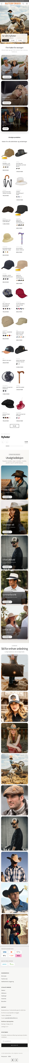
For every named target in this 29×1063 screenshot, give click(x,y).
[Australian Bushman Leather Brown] (19, 168)
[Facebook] (12, 1060)
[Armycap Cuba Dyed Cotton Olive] (19, 337)
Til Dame (12, 40)
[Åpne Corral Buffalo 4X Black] (14, 887)
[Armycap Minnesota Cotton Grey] (21, 225)
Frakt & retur (4, 979)
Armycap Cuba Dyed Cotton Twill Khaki (20, 333)
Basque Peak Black (6, 415)
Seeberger (3, 996)
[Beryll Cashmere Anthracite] (3, 335)
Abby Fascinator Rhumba (20, 415)
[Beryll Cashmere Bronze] (7, 335)
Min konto (3, 976)
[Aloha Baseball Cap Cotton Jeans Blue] (21, 309)
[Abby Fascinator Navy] (17, 418)
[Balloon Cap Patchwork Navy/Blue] (9, 309)
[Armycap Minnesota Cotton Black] (19, 225)
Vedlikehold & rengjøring (7, 981)
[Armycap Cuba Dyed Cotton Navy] (17, 337)
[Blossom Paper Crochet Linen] (5, 252)
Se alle (26, 441)
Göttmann (3, 993)
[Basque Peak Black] (3, 418)
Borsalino (3, 1001)
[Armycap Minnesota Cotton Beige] (17, 225)
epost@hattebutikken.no (11, 1018)
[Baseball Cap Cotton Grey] (7, 167)
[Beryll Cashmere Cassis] (9, 335)
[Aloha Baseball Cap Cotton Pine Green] (23, 309)
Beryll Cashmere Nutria (7, 332)
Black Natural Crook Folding (7, 192)
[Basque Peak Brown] (5, 418)
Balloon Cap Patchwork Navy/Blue (6, 305)
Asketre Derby (20, 387)
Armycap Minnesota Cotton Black (20, 221)
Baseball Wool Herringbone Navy (8, 276)
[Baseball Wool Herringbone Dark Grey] (3, 279)
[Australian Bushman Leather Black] (17, 168)
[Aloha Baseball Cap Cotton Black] (17, 309)
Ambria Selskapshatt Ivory (20, 193)
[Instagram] (16, 1060)
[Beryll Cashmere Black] (5, 335)
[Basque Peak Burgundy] (7, 418)
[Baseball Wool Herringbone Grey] (5, 279)
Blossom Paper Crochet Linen (7, 249)
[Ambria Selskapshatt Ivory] (21, 197)
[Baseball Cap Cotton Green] (5, 167)
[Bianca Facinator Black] (3, 391)
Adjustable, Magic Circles (20, 249)
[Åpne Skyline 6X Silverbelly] (14, 859)
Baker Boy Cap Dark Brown (7, 220)
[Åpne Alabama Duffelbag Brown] (14, 672)
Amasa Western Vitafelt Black (20, 361)
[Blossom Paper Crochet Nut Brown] (7, 252)
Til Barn (20, 40)
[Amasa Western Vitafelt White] (19, 364)
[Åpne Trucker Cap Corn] (14, 822)
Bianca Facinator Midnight (7, 388)
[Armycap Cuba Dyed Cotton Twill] (21, 337)
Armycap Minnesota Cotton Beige (20, 277)
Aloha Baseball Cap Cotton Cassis (20, 305)
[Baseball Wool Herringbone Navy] (7, 279)
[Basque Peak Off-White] (9, 418)
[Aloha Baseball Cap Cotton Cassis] (19, 309)
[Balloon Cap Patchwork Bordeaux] (3, 309)
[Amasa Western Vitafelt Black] (17, 364)
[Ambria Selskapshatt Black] (17, 197)
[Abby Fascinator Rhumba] (19, 418)
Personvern (4, 1056)
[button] (23, 3)
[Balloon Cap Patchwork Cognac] (5, 309)
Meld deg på (14, 1045)
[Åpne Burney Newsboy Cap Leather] (14, 789)
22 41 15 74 (8, 1015)
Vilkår (9, 1056)
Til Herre (5, 40)
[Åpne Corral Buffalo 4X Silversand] (14, 726)
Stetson (3, 990)
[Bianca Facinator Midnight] (5, 391)
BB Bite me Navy (7, 360)
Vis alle (14, 426)
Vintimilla (3, 998)
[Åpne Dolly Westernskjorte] (14, 929)
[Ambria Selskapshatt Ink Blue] (19, 197)
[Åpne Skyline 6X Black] (11, 757)
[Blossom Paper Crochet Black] (3, 252)
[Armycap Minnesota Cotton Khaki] (23, 225)
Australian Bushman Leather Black (21, 165)
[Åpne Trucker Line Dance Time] (14, 699)
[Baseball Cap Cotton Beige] (3, 167)
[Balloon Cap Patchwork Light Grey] (7, 309)
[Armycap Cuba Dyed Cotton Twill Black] (23, 337)
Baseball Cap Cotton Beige (6, 164)
